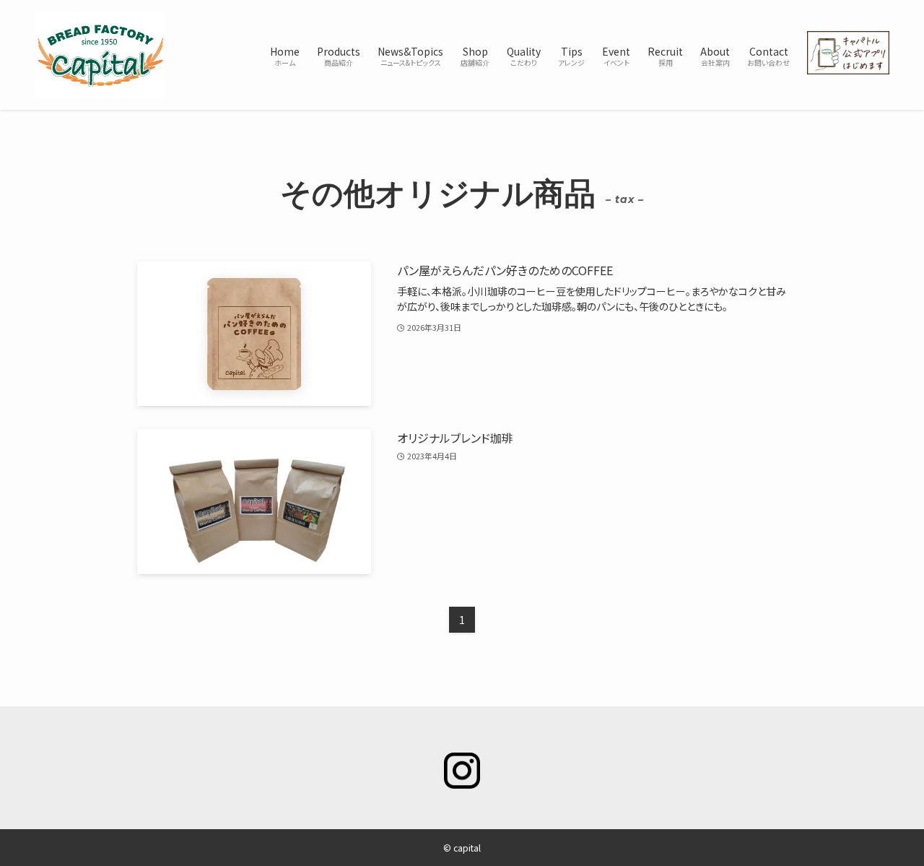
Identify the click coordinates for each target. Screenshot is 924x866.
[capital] (100, 55)
